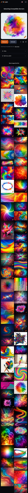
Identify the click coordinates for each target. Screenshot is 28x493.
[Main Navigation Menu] (25, 2)
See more (17, 46)
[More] (20, 42)
